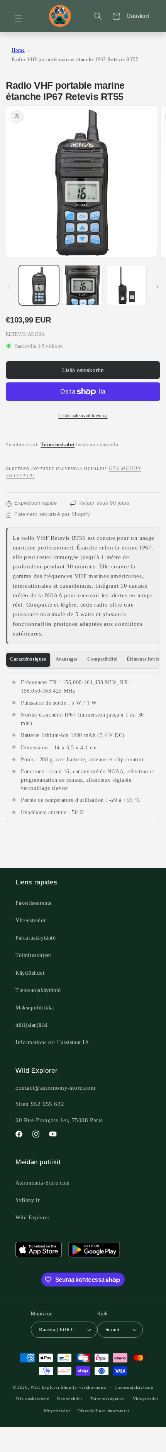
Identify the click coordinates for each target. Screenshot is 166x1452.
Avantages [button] (67, 659)
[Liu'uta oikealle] (157, 287)
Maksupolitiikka (34, 1008)
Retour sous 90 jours (104, 503)
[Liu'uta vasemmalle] (8, 287)
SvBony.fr (27, 1200)
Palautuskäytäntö (35, 938)
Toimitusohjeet (33, 955)
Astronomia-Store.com (42, 1183)
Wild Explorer (32, 1217)
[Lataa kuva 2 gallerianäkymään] (83, 285)
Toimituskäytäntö (107, 1398)
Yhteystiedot (30, 920)
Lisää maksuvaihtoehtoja (83, 415)
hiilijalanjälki (31, 1025)
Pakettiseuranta (33, 903)
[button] (23, 18)
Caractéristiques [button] (28, 659)
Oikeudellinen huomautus (104, 1410)
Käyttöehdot (30, 973)
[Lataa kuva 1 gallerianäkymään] (39, 285)
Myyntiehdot (57, 1410)
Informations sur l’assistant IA (52, 1042)
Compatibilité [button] (102, 659)
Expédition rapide (35, 503)
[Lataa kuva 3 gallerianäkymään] (127, 285)
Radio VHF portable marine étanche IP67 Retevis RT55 (75, 59)
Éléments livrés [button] (143, 659)
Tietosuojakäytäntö (38, 990)
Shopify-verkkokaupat (84, 1387)
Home (18, 50)
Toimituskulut (58, 444)
